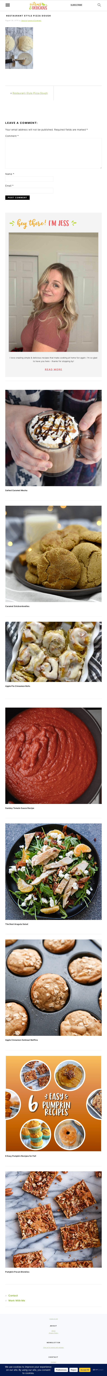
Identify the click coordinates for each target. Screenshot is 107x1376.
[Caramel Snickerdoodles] (53, 554)
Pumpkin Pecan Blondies (17, 1272)
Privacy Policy (53, 1333)
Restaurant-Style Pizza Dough (30, 93)
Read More (53, 369)
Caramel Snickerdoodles (17, 606)
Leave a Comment (34, 20)
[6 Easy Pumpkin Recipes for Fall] (53, 1103)
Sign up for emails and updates (53, 1347)
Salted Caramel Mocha (16, 490)
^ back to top (53, 1319)
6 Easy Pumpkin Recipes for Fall (20, 1156)
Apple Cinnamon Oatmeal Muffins (21, 1040)
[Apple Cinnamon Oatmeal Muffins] (53, 987)
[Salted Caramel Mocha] (53, 438)
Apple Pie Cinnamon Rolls (17, 686)
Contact (13, 1295)
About (53, 1331)
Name (9, 174)
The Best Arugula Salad (16, 924)
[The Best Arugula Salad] (53, 871)
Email (9, 185)
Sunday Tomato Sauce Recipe (19, 808)
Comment (12, 136)
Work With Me (16, 1300)
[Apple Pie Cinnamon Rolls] (53, 652)
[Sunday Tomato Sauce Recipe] (53, 756)
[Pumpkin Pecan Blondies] (53, 1219)
